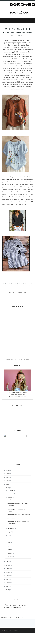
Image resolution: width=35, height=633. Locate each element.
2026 (7, 470)
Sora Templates (14, 630)
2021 (7, 488)
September (11, 528)
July (9, 535)
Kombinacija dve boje (13, 518)
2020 (7, 561)
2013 (7, 586)
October (10, 497)
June (9, 539)
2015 (7, 579)
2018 (7, 568)
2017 (7, 572)
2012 (7, 590)
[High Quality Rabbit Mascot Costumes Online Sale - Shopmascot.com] (17, 607)
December (11, 490)
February (10, 553)
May (9, 542)
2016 (7, 575)
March (9, 549)
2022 (7, 484)
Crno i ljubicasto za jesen (14, 500)
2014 (7, 582)
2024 (7, 477)
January (10, 556)
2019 (7, 565)
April (9, 546)
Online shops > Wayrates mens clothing (18, 514)
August (10, 532)
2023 (7, 480)
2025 (7, 473)
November (11, 494)
